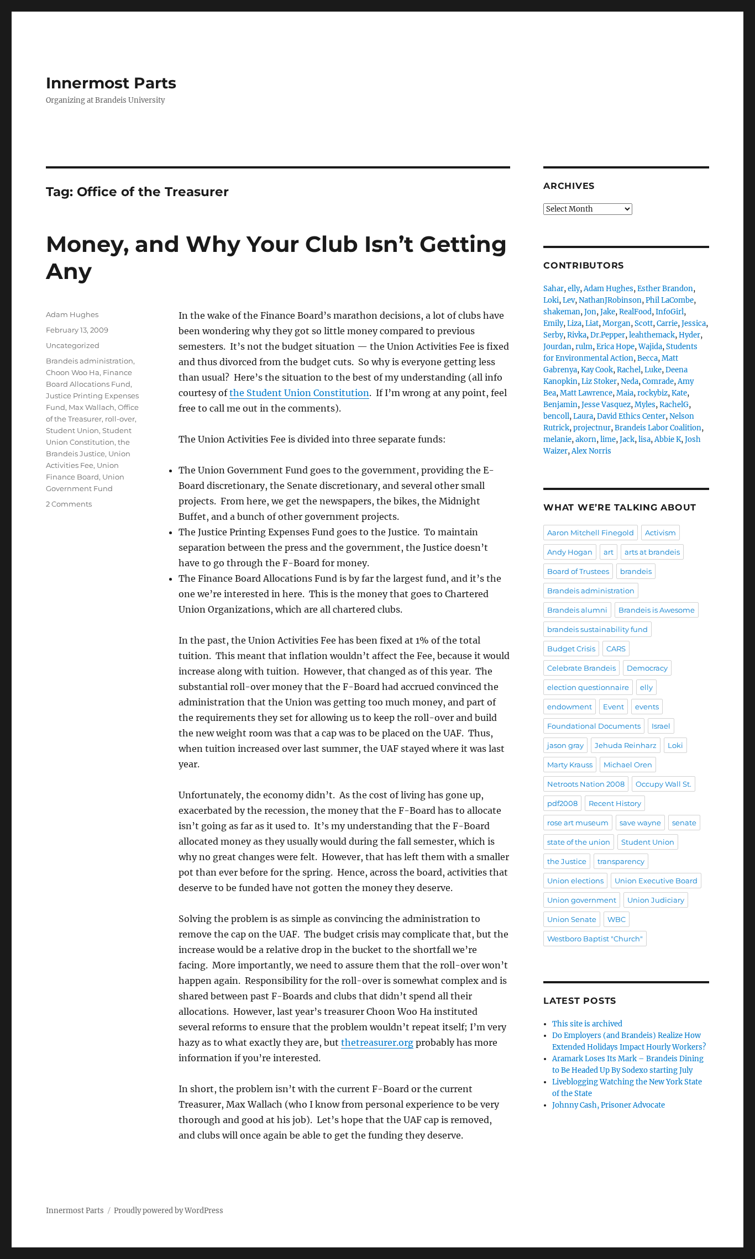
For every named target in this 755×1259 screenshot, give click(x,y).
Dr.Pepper (607, 335)
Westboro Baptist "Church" (595, 938)
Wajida (650, 346)
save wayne (640, 822)
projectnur (592, 428)
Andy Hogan (570, 551)
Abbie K (667, 439)
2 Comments (69, 503)
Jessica (693, 323)
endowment (569, 706)
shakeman (561, 312)
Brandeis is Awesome (656, 609)
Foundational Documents (594, 725)
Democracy (647, 667)
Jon (590, 312)
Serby (553, 335)
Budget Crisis (571, 648)
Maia (624, 393)
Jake (607, 312)
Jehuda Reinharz (626, 745)
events (647, 706)
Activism (660, 532)
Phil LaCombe (670, 300)
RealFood (635, 312)
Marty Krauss (570, 764)
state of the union (578, 841)
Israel (661, 725)
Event (613, 706)
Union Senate (571, 919)
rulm (584, 346)
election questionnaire (588, 687)
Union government (581, 899)
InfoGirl (670, 312)
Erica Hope (615, 346)
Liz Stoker (599, 381)
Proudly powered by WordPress (168, 1210)
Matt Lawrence (586, 393)
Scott (644, 323)
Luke (653, 370)
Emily (553, 323)
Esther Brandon (665, 288)
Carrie (667, 323)
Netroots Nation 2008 (586, 783)
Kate (679, 393)
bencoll (556, 416)
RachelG (674, 404)
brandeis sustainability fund (597, 629)
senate (684, 822)
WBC (616, 919)
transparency (620, 861)
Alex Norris (591, 451)
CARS (616, 648)
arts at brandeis (652, 551)
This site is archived (587, 1024)
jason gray (565, 745)
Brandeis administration (89, 360)
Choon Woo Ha (72, 372)
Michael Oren (628, 764)
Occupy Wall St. (663, 783)
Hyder (689, 335)
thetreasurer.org (377, 1042)
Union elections (575, 880)
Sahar (553, 288)
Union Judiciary (655, 899)
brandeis (636, 571)
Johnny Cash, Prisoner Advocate (608, 1105)
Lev (569, 300)
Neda (629, 381)
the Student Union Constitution (299, 392)
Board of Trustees (578, 571)
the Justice (566, 861)
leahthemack (652, 335)
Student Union (72, 430)
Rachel (629, 370)
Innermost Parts (111, 82)
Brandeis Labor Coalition (658, 428)
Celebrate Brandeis (581, 667)
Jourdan (557, 346)
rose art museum (578, 822)
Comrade (658, 381)
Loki (551, 300)
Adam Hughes (72, 314)
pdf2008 (562, 803)
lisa (644, 439)
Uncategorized (72, 345)
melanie (557, 439)
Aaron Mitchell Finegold (590, 532)
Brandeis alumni (577, 609)
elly (574, 288)
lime (608, 439)
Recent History (615, 803)
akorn (585, 439)
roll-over (120, 418)
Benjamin (560, 404)
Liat (592, 323)
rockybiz (652, 393)
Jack (627, 439)
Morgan (616, 323)
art (609, 551)
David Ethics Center (631, 416)
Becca (647, 358)
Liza (574, 323)
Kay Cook (597, 370)
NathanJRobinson (610, 300)
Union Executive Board (656, 880)
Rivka (576, 335)
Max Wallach (91, 407)
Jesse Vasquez (606, 404)
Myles (645, 404)
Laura (583, 416)
